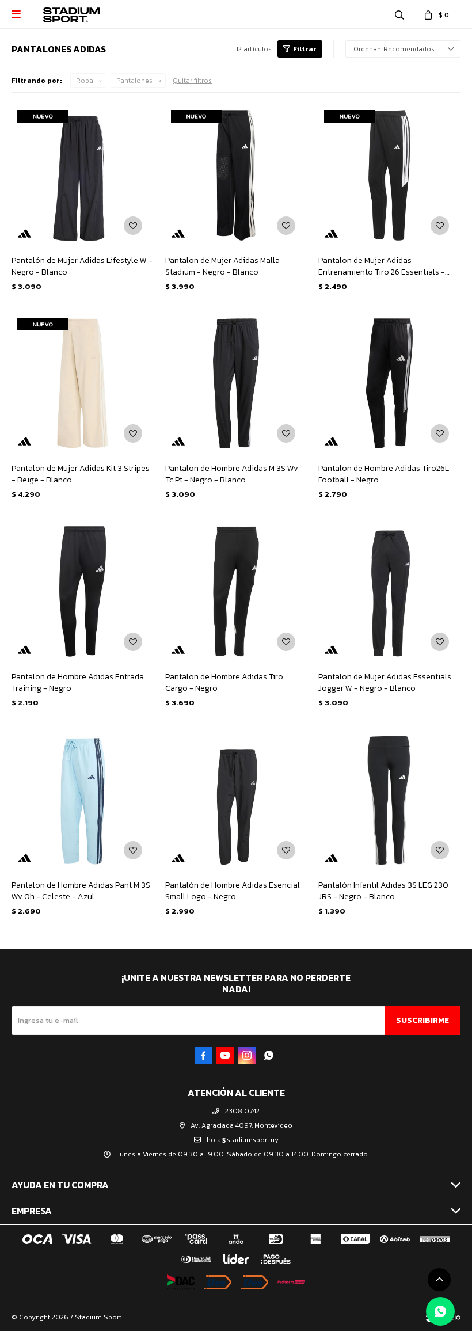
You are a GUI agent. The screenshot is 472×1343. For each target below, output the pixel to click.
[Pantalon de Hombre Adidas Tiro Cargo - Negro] (236, 591)
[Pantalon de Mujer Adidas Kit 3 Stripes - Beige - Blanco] (83, 384)
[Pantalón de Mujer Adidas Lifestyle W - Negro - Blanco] (83, 175)
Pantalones (134, 80)
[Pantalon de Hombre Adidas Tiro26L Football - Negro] (389, 384)
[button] (399, 14)
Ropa (84, 80)
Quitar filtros (192, 80)
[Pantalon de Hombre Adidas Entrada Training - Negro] (83, 591)
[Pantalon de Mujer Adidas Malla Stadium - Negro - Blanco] (236, 175)
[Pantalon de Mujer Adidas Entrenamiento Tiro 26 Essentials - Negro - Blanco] (389, 175)
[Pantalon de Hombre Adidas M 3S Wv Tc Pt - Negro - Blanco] (236, 384)
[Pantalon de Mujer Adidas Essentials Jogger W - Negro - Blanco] (389, 591)
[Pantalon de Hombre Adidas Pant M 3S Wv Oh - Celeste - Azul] (83, 800)
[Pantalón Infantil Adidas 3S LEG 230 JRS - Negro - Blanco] (389, 800)
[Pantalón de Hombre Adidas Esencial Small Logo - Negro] (236, 800)
